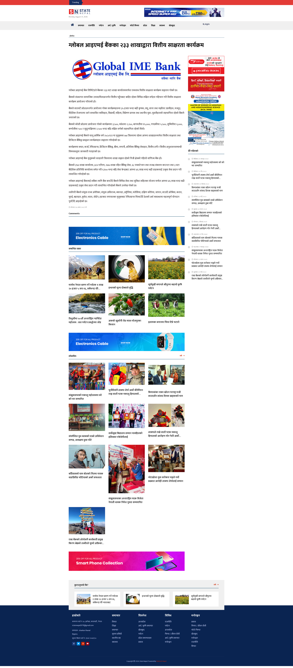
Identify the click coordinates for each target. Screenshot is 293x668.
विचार (114, 622)
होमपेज (72, 36)
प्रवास (140, 642)
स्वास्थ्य (162, 25)
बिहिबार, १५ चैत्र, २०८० (200, 171)
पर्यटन (101, 25)
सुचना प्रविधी (117, 634)
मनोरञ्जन (123, 25)
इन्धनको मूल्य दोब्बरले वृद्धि (121, 288)
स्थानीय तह (116, 638)
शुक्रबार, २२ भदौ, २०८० (200, 272)
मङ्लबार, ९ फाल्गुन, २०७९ (201, 247)
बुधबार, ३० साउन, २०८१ (200, 209)
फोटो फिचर (134, 25)
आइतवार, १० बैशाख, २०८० (201, 184)
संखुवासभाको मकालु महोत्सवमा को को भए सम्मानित (85, 397)
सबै (181, 356)
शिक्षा (153, 25)
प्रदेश (145, 25)
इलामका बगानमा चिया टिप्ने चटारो (163, 322)
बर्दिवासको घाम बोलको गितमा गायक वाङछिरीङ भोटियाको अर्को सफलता (86, 476)
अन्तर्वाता (141, 622)
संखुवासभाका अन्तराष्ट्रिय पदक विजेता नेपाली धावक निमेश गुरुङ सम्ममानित (126, 500)
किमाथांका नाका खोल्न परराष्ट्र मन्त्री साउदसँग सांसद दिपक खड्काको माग (165, 394)
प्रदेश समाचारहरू (145, 638)
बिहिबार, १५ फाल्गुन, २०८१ (201, 159)
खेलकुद (172, 25)
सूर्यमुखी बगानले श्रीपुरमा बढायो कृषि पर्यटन (165, 286)
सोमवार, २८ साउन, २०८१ (200, 259)
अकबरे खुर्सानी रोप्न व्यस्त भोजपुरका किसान (125, 323)
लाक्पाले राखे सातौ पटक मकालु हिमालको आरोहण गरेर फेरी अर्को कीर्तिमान (163, 436)
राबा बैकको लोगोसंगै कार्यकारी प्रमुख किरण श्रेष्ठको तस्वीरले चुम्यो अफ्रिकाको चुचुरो (87, 543)
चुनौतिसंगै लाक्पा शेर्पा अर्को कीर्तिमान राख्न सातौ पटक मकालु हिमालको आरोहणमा (126, 394)
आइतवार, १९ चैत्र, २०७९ (200, 234)
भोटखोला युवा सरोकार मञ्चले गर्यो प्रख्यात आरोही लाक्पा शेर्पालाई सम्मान (165, 479)
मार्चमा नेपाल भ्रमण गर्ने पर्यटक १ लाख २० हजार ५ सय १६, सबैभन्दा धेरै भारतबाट (86, 289)
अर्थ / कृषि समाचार (145, 626)
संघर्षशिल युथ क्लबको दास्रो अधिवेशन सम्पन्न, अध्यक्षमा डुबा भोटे (86, 438)
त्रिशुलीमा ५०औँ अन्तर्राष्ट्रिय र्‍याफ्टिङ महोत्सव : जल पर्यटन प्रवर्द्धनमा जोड (85, 321)
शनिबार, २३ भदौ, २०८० (200, 196)
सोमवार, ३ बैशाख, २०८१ (200, 221)
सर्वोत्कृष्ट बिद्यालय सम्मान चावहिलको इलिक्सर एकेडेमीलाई (125, 435)
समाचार (81, 25)
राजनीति (91, 25)
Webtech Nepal (161, 661)
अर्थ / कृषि (111, 25)
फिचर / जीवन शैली (172, 634)
